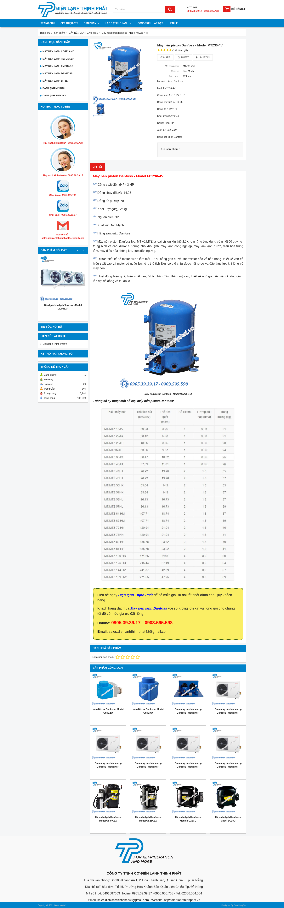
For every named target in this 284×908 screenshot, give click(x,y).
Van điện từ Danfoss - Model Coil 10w (148, 711)
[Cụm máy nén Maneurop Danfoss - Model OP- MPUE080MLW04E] (188, 744)
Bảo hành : (174, 76)
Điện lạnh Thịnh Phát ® (55, 344)
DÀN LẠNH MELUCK (54, 88)
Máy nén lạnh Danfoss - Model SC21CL (188, 819)
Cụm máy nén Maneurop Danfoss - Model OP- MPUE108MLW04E (108, 767)
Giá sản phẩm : (170, 149)
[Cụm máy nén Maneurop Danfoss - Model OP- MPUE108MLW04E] (108, 744)
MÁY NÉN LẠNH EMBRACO (58, 66)
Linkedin (204, 57)
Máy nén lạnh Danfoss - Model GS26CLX (148, 819)
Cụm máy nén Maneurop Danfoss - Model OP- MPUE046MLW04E (228, 767)
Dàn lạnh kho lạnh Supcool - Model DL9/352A (63, 307)
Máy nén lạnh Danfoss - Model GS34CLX (108, 819)
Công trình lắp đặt (150, 23)
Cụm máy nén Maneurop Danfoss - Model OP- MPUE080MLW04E (188, 767)
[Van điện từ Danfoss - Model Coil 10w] (148, 690)
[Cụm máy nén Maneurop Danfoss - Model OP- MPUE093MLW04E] (148, 744)
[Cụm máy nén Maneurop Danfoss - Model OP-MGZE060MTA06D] (188, 690)
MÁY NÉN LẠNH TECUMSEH (58, 58)
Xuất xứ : (175, 71)
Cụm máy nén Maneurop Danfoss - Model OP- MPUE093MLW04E (148, 767)
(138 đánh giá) (180, 50)
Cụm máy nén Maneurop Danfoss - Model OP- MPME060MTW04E (228, 713)
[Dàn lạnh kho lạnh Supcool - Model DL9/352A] (63, 279)
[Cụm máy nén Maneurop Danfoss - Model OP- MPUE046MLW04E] (228, 744)
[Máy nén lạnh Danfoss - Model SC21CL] (188, 797)
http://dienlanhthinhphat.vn (182, 900)
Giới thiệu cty (69, 23)
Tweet (184, 57)
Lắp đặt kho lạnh (117, 23)
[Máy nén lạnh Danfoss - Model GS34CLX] (108, 797)
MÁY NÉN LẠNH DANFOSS (57, 73)
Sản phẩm (90, 23)
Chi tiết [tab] (97, 167)
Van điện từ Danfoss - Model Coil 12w (108, 711)
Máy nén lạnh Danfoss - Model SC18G (228, 819)
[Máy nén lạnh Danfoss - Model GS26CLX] (148, 797)
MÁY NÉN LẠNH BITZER (56, 81)
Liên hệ (173, 23)
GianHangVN (240, 905)
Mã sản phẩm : (172, 66)
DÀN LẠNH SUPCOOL (55, 95)
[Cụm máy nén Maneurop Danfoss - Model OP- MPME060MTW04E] (228, 690)
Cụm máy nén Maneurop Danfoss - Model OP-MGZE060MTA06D (188, 713)
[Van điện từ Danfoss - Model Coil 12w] (108, 690)
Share (166, 57)
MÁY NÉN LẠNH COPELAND (58, 51)
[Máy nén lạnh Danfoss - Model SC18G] (228, 797)
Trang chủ (48, 23)
